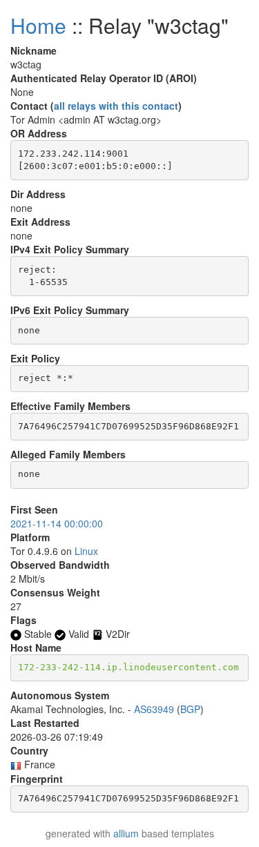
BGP (190, 709)
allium (126, 833)
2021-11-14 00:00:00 (56, 523)
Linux (86, 551)
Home (38, 25)
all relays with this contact (116, 106)
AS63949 (154, 709)
